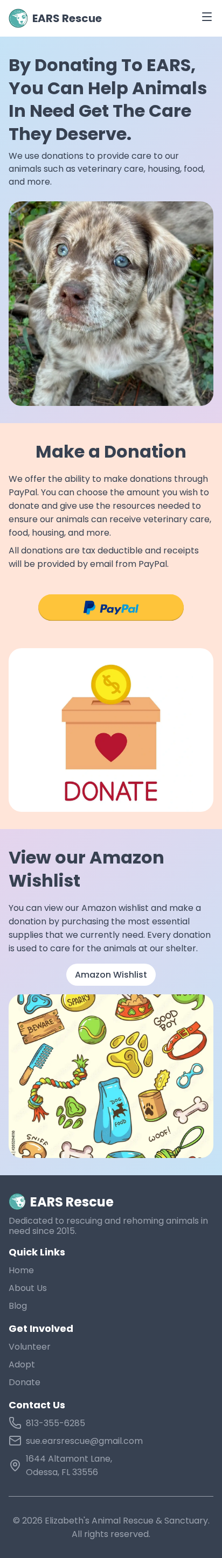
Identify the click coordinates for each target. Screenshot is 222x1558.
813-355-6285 (55, 1423)
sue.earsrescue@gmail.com (84, 1441)
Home (21, 1270)
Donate (24, 1382)
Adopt (22, 1364)
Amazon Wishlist (111, 975)
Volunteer (30, 1347)
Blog (18, 1306)
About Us (28, 1288)
